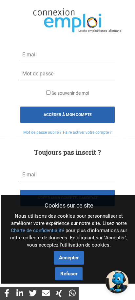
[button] (117, 281)
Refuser (68, 274)
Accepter (69, 258)
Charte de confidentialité (37, 230)
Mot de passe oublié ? (42, 132)
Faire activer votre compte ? (87, 132)
